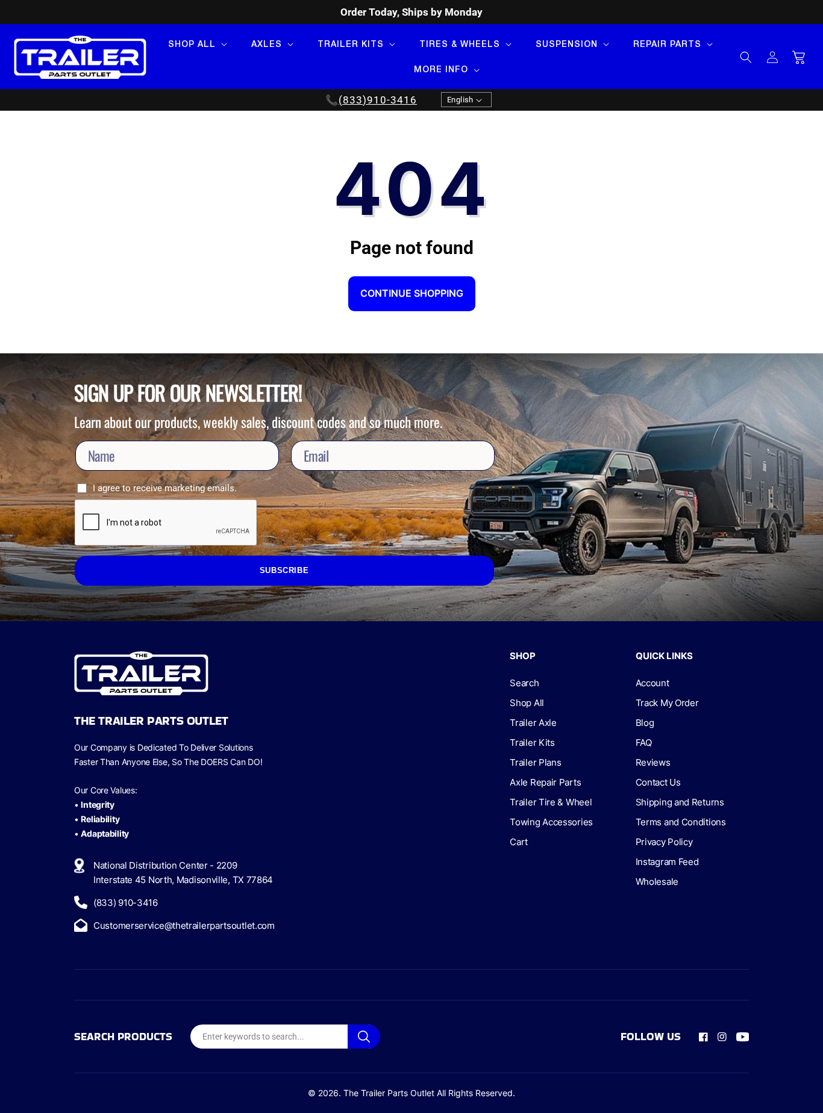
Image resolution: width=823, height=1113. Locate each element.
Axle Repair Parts (545, 782)
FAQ (644, 742)
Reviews (653, 762)
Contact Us (658, 782)
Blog (645, 722)
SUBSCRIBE (284, 570)
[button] (196, 44)
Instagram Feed (667, 861)
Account (652, 682)
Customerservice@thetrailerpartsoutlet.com (184, 925)
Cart (519, 841)
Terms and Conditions (681, 821)
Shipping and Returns (680, 802)
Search (524, 682)
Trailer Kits (532, 742)
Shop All (527, 702)
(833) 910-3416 (125, 902)
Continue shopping (411, 293)
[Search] (364, 1037)
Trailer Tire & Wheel (551, 802)
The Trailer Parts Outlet (388, 1093)
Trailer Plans (535, 762)
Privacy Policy (664, 841)
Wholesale (657, 881)
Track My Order (667, 702)
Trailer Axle (533, 722)
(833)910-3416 (378, 100)
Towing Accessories (551, 821)
